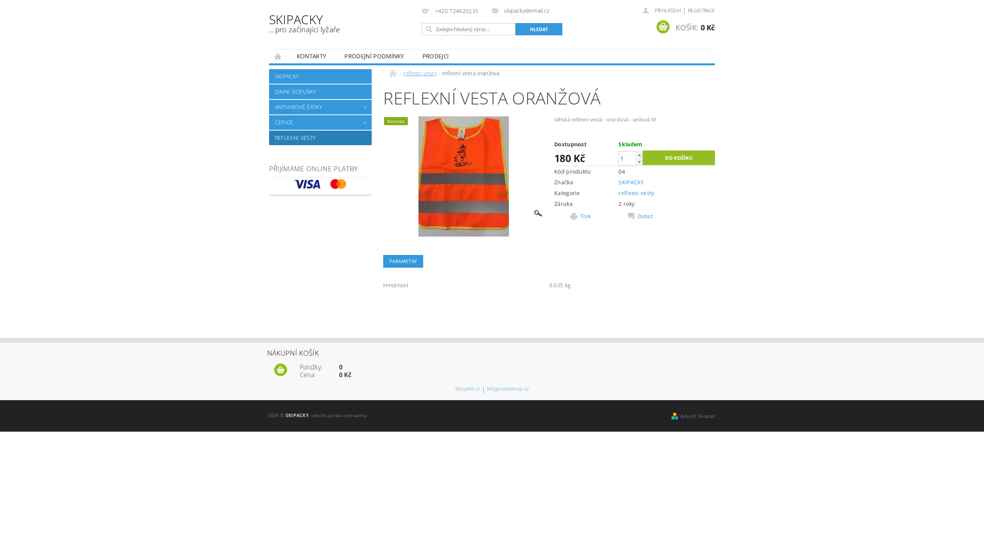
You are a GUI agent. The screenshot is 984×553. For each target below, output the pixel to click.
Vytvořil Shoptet (697, 416)
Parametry (403, 261)
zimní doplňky (295, 91)
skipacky (287, 76)
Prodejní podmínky (374, 56)
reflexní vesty (295, 137)
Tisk (585, 216)
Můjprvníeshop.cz (508, 389)
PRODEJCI (435, 56)
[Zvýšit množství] (639, 155)
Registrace (701, 10)
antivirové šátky (298, 107)
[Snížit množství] (639, 162)
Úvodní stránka (278, 56)
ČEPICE (284, 122)
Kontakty (311, 56)
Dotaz (645, 216)
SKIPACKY (304, 23)
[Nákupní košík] (280, 370)
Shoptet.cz (467, 389)
